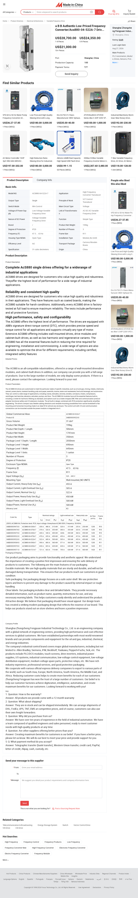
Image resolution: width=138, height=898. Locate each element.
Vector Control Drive (82, 825)
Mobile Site (65, 876)
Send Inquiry (71, 73)
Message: (14, 780)
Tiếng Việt (65, 881)
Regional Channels (109, 873)
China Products (24, 873)
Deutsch (80, 879)
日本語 (114, 879)
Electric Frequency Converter (17, 853)
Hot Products (11, 873)
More (114, 62)
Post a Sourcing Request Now (66, 808)
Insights (74, 876)
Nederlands (89, 879)
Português (39, 879)
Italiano (71, 879)
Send (25, 803)
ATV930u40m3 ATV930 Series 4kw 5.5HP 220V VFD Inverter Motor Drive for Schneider (122, 330)
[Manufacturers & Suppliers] (69, 4)
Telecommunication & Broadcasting (17, 825)
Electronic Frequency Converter (72, 847)
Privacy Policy (109, 887)
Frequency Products (53, 842)
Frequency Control (31, 842)
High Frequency (11, 842)
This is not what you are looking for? (35, 808)
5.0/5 (121, 40)
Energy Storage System (47, 825)
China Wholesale (66, 873)
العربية (99, 879)
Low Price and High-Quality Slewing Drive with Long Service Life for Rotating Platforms (122, 253)
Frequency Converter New (15, 847)
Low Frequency (73, 842)
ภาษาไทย (128, 879)
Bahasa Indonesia (77, 881)
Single (34, 200)
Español (30, 879)
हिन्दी (120, 879)
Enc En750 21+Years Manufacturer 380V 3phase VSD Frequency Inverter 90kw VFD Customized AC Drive (122, 291)
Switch (65, 825)
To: (18, 773)
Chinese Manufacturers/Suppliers (45, 873)
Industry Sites (94, 873)
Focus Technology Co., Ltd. (51, 887)
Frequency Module (42, 853)
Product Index (124, 873)
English (21, 879)
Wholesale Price (81, 873)
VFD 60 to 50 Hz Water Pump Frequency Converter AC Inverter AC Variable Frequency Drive (122, 214)
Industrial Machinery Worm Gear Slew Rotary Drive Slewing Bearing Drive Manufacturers (122, 369)
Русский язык (60, 879)
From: (16, 767)
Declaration (97, 887)
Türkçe (56, 881)
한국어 (106, 879)
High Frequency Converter (43, 847)
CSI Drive (19, 828)
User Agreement (84, 887)
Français (49, 879)
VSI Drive (6, 828)
